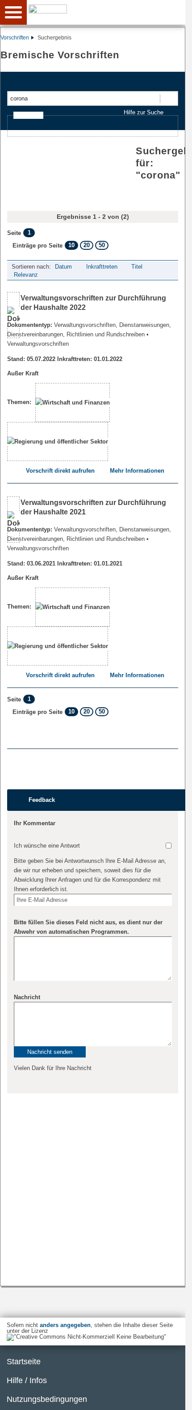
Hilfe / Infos (27, 1380)
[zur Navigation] (13, 12)
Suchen (168, 98)
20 (86, 245)
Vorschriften (14, 38)
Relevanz (26, 274)
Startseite (24, 1361)
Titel (136, 266)
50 (102, 245)
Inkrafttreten (101, 266)
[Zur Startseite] (107, 11)
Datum (63, 266)
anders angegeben (65, 1325)
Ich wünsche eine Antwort (47, 845)
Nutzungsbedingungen (47, 1399)
